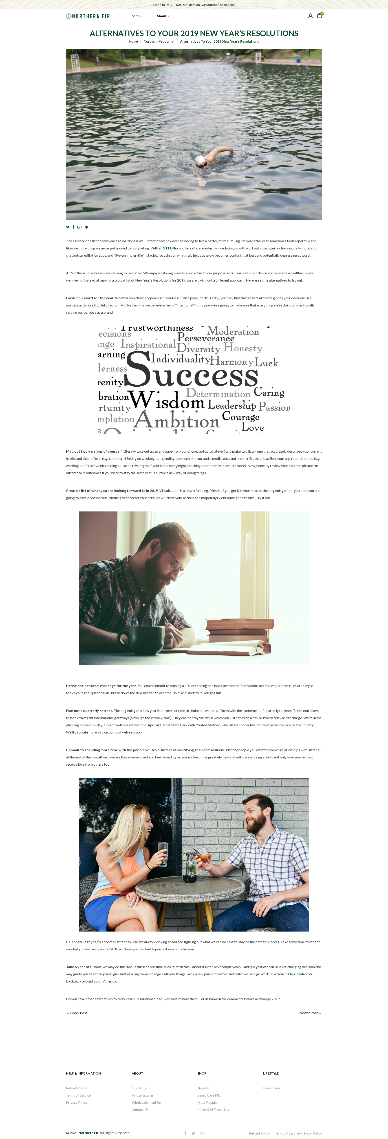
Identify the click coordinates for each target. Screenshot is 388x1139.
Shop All (203, 1088)
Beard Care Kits (209, 1095)
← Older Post (76, 1013)
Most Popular (207, 1102)
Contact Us (140, 1109)
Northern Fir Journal (159, 41)
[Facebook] (74, 227)
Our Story (139, 1088)
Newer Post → (310, 1013)
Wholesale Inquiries (146, 1102)
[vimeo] (87, 227)
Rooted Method (208, 725)
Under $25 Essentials (213, 1109)
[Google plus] (80, 227)
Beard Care (271, 1088)
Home (133, 41)
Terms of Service (78, 1095)
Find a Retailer (143, 1095)
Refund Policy (76, 1088)
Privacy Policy (77, 1102)
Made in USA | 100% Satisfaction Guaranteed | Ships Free (194, 5)
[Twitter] (69, 227)
